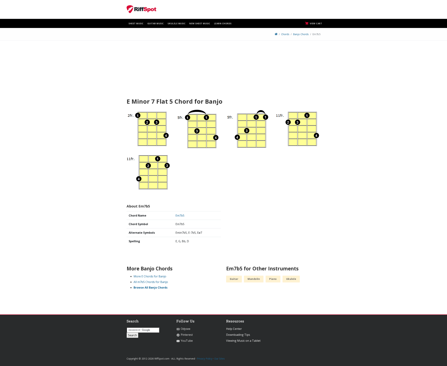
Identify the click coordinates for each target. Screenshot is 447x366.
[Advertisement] (223, 70)
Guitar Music (155, 23)
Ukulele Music (177, 23)
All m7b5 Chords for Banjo (151, 282)
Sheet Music (136, 23)
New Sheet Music (199, 23)
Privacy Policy (204, 358)
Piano (273, 279)
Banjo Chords (301, 34)
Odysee (185, 329)
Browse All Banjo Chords (150, 287)
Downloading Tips (238, 335)
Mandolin (254, 279)
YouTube (186, 341)
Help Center (234, 329)
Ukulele (291, 279)
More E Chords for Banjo (150, 276)
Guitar (234, 279)
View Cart (315, 23)
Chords (285, 34)
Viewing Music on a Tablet (243, 341)
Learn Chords (223, 23)
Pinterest (186, 335)
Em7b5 (179, 215)
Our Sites (219, 358)
